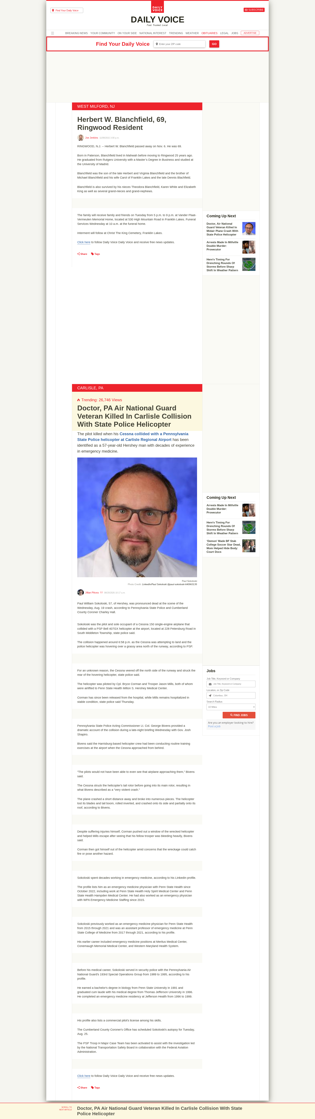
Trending (176, 33)
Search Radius (214, 701)
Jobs (234, 33)
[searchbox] (69, 10)
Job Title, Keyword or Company (223, 678)
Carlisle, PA (90, 388)
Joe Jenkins (91, 137)
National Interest (152, 33)
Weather (192, 33)
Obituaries (209, 33)
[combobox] (66, 10)
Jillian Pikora (92, 592)
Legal (224, 33)
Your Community (102, 33)
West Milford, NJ (96, 106)
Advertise (250, 33)
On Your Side (127, 33)
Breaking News (76, 33)
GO (214, 44)
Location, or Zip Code (218, 690)
